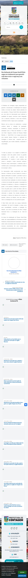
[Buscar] (21, 27)
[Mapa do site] (19, 23)
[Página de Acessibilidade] (22, 23)
